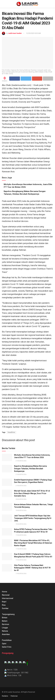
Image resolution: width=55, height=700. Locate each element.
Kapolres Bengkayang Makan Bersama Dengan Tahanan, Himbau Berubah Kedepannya (30, 468)
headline (11, 432)
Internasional (7, 598)
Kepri (4, 602)
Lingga (5, 628)
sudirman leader (15, 33)
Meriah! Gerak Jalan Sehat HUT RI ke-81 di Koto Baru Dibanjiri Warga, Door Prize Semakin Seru (32, 493)
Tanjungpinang (8, 614)
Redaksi (5, 696)
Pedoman (14, 696)
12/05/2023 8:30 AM (33, 33)
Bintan (4, 618)
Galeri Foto (6, 647)
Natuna (5, 631)
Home (4, 592)
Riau (4, 605)
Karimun (5, 624)
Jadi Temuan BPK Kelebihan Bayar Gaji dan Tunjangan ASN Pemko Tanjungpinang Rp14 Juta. (32, 518)
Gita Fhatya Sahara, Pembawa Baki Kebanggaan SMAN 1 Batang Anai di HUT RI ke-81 (32, 567)
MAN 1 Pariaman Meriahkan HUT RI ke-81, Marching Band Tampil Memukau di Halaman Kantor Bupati (33, 543)
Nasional (5, 595)
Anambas (6, 634)
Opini (4, 644)
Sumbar (5, 608)
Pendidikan (7, 640)
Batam (4, 621)
